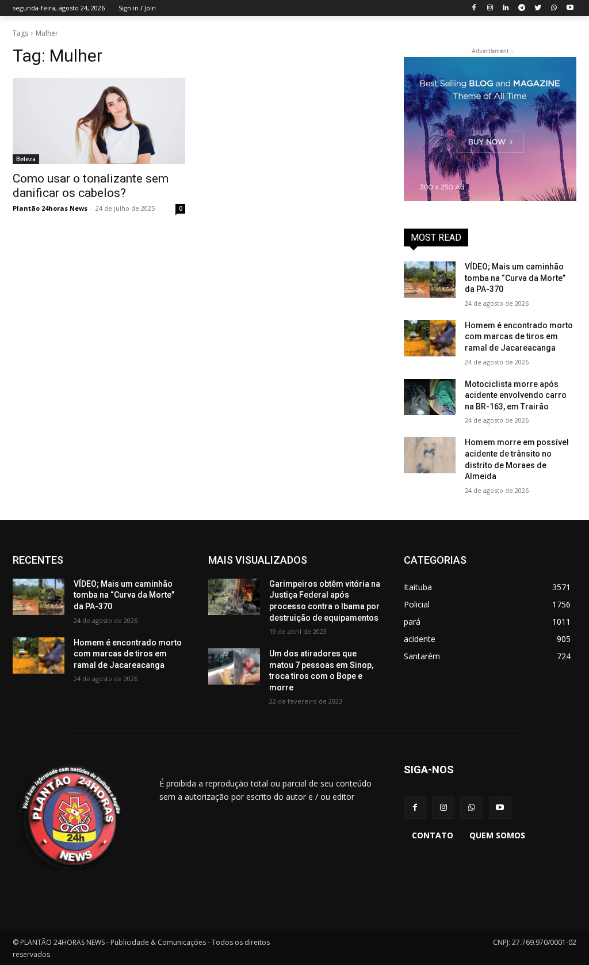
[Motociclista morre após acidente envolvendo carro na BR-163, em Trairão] (430, 397)
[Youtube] (569, 8)
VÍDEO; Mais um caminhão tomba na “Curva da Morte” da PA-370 (515, 278)
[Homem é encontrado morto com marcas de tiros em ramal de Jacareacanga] (430, 338)
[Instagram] (489, 8)
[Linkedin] (505, 8)
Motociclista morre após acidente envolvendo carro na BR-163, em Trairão (516, 395)
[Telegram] (522, 8)
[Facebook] (473, 8)
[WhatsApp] (553, 8)
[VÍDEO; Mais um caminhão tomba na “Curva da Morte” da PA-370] (430, 279)
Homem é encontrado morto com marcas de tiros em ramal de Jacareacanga (519, 336)
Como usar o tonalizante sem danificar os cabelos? (91, 186)
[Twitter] (538, 8)
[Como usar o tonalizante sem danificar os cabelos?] (99, 121)
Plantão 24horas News (50, 208)
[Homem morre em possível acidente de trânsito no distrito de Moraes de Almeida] (430, 455)
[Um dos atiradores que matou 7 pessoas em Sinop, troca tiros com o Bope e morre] (234, 666)
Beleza (26, 159)
